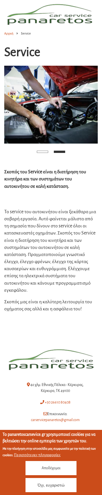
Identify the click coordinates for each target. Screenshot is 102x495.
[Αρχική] (49, 14)
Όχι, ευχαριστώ (51, 485)
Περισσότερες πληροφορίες (37, 455)
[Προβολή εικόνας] (51, 105)
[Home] (51, 359)
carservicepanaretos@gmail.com (55, 420)
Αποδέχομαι (51, 468)
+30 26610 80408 (57, 402)
